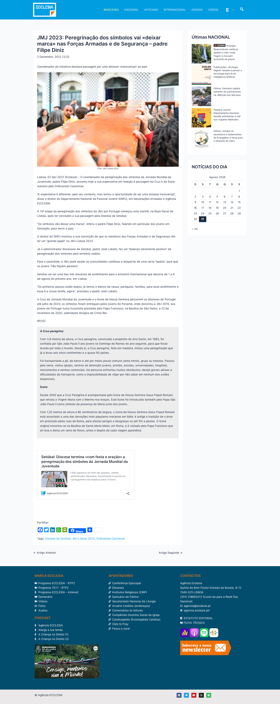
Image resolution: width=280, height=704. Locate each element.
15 (239, 202)
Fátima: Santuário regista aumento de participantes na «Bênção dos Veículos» (227, 91)
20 (224, 207)
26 (217, 213)
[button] (232, 10)
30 (195, 219)
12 (217, 202)
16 (195, 207)
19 (217, 207)
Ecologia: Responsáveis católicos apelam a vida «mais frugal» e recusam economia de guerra (226, 52)
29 (239, 213)
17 (202, 207)
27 (224, 213)
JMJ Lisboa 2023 (83, 538)
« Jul (195, 228)
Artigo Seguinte (170, 552)
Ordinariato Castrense (110, 538)
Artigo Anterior (44, 552)
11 (210, 202)
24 (202, 213)
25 (210, 213)
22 (239, 207)
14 (232, 202)
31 (202, 219)
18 (210, 207)
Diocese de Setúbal (57, 538)
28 (231, 213)
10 (202, 202)
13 (224, 202)
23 (195, 213)
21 (232, 207)
